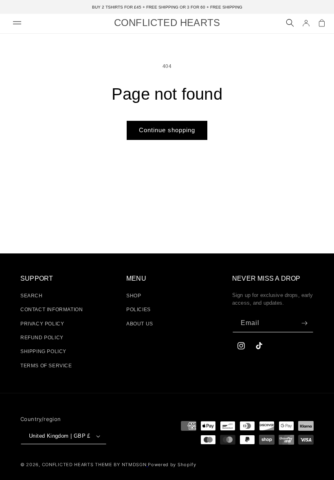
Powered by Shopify (172, 455)
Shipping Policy (43, 343)
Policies (138, 301)
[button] (17, 23)
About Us (139, 315)
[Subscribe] (304, 314)
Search (31, 287)
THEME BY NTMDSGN (120, 455)
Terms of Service (46, 357)
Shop (133, 287)
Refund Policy (42, 329)
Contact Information (51, 301)
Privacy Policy (42, 315)
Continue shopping (167, 130)
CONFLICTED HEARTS (68, 455)
